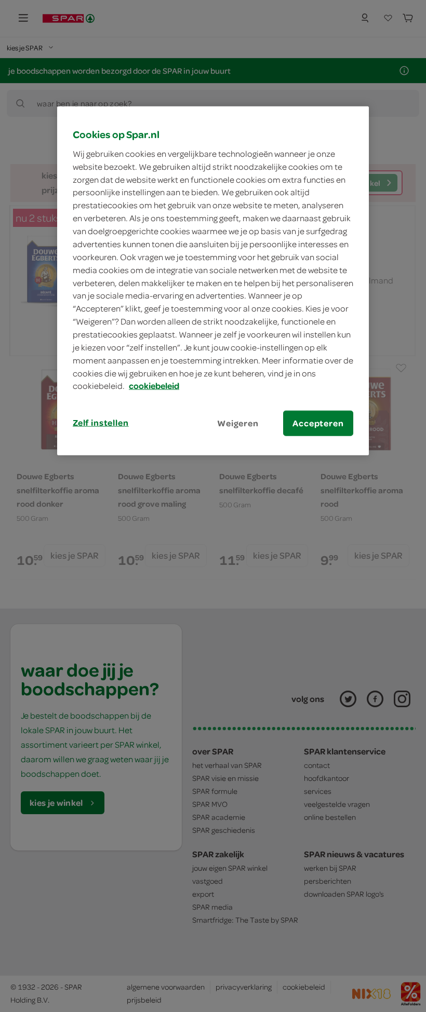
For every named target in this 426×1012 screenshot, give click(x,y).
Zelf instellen (101, 422)
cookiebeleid (154, 386)
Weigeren (238, 423)
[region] (213, 280)
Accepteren (317, 423)
